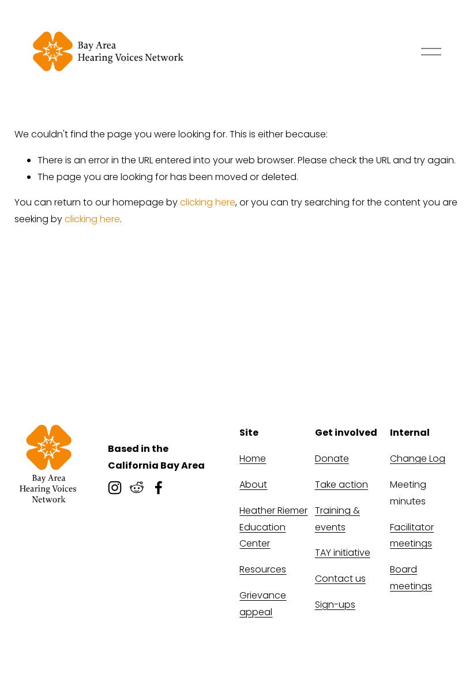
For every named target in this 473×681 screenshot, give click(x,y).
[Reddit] (137, 488)
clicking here (207, 202)
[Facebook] (159, 488)
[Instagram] (115, 488)
